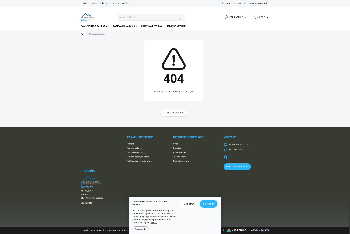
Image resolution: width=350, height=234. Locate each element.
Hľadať (182, 17)
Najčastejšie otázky (181, 161)
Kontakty (112, 3)
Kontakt (130, 144)
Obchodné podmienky (136, 152)
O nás (83, 3)
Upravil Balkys (254, 230)
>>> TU (154, 222)
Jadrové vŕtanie (179, 157)
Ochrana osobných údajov (138, 157)
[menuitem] (95, 26)
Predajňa (124, 3)
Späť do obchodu (175, 113)
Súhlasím (208, 204)
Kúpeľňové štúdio (180, 152)
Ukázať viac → (88, 203)
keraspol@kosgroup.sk (239, 144)
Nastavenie (140, 229)
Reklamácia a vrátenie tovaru (139, 161)
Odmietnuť (189, 204)
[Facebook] (226, 157)
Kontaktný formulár (237, 167)
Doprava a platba (97, 3)
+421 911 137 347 (236, 150)
